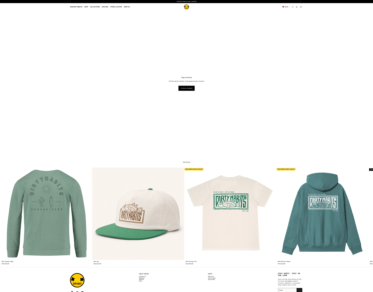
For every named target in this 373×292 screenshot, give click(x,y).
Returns (141, 279)
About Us (211, 276)
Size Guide (211, 279)
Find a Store (212, 278)
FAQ (140, 281)
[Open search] (292, 7)
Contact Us (142, 276)
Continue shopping (186, 88)
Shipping (141, 278)
